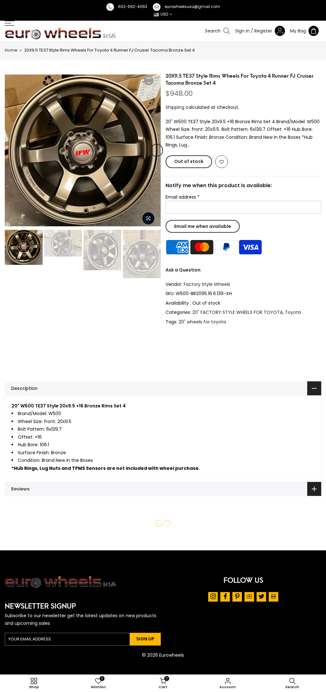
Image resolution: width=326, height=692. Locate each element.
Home (11, 50)
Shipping (175, 107)
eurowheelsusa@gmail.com (192, 6)
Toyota (293, 312)
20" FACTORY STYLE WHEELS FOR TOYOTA (237, 312)
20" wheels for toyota (202, 322)
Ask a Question (183, 270)
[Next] (156, 150)
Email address (183, 197)
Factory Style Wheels (207, 284)
